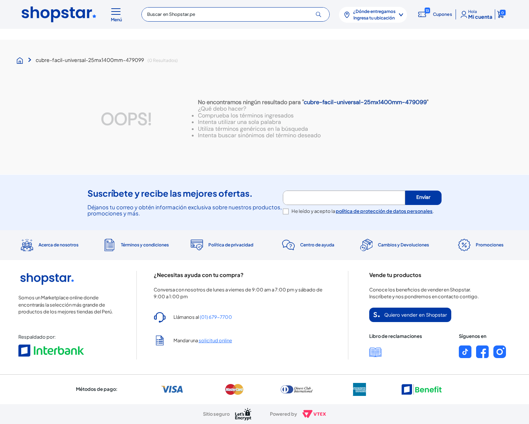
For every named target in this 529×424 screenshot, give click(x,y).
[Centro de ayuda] (307, 245)
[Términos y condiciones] (135, 245)
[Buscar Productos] (321, 14)
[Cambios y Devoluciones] (394, 245)
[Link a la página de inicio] (21, 60)
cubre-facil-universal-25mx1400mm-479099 (90, 60)
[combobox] (235, 14)
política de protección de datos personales (384, 211)
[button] (118, 14)
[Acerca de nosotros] (49, 245)
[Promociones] (480, 245)
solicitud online (215, 340)
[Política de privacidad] (221, 245)
